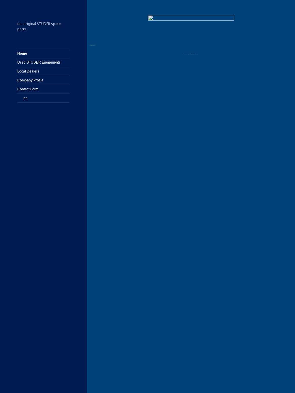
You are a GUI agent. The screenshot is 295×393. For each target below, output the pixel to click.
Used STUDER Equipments (38, 62)
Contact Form (27, 89)
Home (22, 53)
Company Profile (30, 80)
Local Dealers (28, 71)
